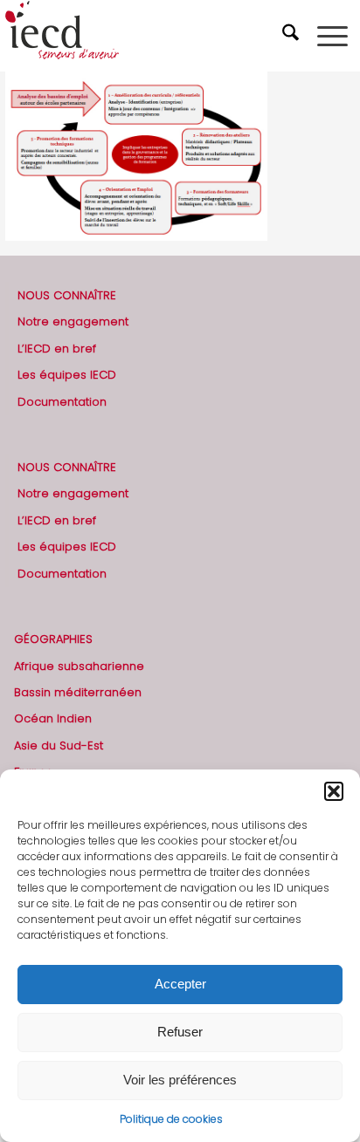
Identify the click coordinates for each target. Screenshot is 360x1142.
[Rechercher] (292, 36)
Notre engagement (72, 321)
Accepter (180, 983)
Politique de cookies (171, 1118)
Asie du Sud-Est (58, 745)
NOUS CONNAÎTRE (66, 295)
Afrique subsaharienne (79, 666)
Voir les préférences (180, 1079)
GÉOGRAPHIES (53, 639)
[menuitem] (292, 36)
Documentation (62, 401)
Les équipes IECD (66, 374)
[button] (334, 791)
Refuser (180, 1031)
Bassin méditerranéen (78, 692)
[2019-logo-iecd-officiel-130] (145, 36)
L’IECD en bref (56, 348)
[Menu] (332, 36)
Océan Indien (53, 718)
